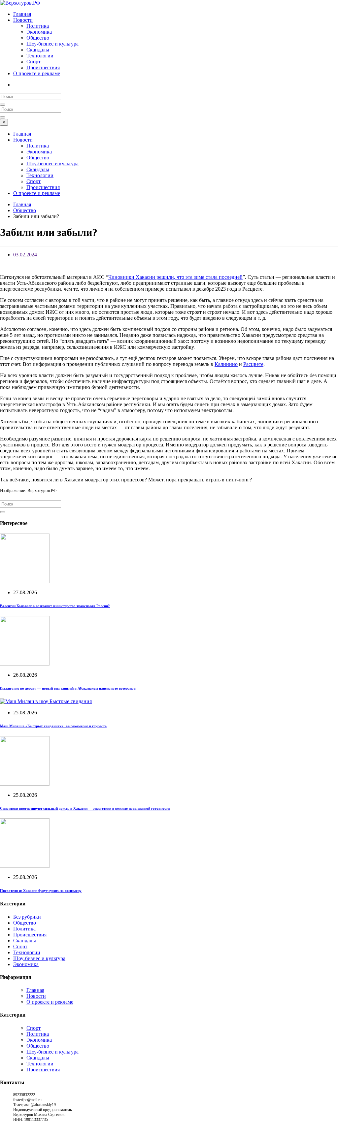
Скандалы (37, 49)
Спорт (33, 61)
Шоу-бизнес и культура (52, 44)
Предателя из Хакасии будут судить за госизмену (41, 891)
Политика (37, 26)
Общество (37, 38)
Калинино (226, 364)
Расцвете (253, 364)
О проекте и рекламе (36, 73)
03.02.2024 (25, 254)
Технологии (39, 55)
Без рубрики (27, 917)
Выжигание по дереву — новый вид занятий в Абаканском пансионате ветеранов (68, 688)
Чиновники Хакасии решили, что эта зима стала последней (175, 277)
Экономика (39, 32)
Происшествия (43, 67)
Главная (22, 14)
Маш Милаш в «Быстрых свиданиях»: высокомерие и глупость (53, 726)
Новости (23, 20)
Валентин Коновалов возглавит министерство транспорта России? (55, 606)
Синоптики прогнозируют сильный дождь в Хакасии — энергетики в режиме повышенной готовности (85, 808)
